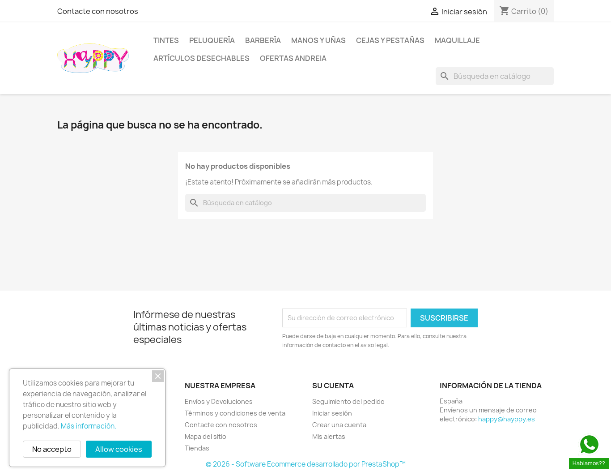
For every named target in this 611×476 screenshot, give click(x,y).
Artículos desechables (201, 58)
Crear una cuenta (339, 424)
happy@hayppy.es (506, 419)
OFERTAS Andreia (293, 58)
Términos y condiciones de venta (235, 413)
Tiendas (197, 448)
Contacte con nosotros (97, 11)
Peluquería (212, 40)
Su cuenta (333, 385)
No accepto (52, 449)
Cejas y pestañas (390, 40)
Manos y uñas (318, 40)
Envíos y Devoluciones (219, 401)
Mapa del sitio (205, 436)
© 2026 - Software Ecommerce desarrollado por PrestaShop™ (306, 464)
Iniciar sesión (332, 413)
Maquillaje (457, 40)
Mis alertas (328, 436)
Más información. (88, 426)
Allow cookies (118, 449)
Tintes (166, 40)
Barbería (263, 40)
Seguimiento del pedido (348, 401)
